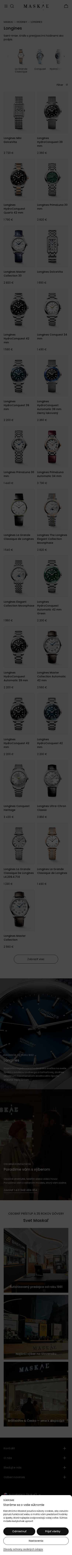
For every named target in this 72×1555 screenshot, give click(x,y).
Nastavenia (36, 1541)
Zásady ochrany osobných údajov (23, 1549)
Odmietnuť (19, 1531)
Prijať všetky (52, 1531)
